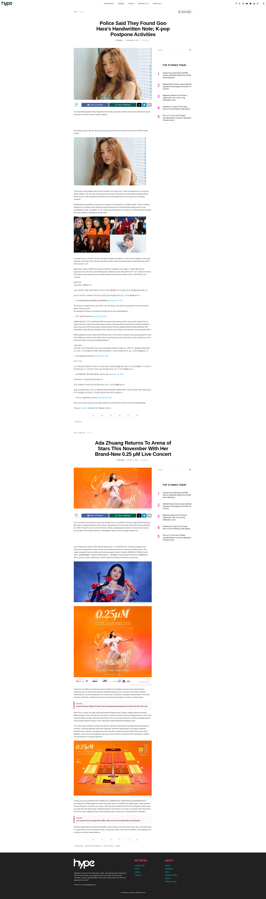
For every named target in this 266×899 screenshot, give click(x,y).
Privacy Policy (171, 882)
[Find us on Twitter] (239, 3)
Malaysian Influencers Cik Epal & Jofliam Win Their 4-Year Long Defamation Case (175, 98)
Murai (137, 869)
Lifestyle (157, 3)
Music (131, 3)
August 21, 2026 (132, 460)
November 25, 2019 (132, 40)
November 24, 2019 (115, 300)
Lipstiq (137, 872)
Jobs (167, 872)
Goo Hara (78, 421)
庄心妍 (118, 846)
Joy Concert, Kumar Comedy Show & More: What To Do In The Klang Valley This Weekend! (108, 820)
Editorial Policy (171, 875)
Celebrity (81, 12)
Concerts (89, 433)
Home (75, 12)
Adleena (121, 460)
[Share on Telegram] (144, 105)
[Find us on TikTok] (254, 3)
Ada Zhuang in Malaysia (93, 846)
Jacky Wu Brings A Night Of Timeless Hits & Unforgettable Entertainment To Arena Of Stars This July (111, 706)
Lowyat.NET (140, 865)
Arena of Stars (108, 846)
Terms (167, 878)
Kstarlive (84, 408)
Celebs (121, 3)
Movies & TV (143, 3)
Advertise (169, 869)
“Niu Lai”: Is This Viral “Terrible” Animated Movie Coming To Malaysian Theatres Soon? (177, 118)
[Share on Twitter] (139, 105)
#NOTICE (77, 361)
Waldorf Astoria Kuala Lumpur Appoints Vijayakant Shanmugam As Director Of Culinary (177, 86)
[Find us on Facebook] (236, 3)
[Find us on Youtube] (247, 3)
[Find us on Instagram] (243, 3)
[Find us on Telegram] (250, 3)
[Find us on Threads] (257, 3)
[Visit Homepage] (7, 3)
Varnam (138, 875)
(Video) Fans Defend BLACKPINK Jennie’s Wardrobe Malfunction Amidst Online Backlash (177, 75)
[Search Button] (263, 3)
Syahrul (120, 40)
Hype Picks (108, 3)
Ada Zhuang (79, 846)
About (167, 865)
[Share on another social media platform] (149, 105)
